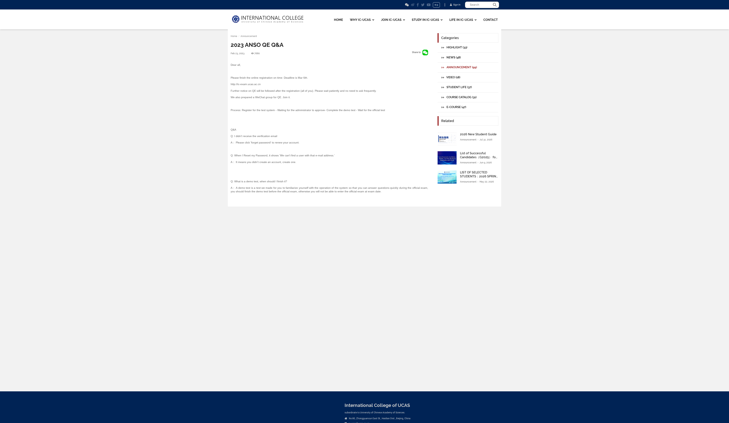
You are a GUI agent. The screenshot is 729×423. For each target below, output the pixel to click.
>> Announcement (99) (459, 67)
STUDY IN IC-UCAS (426, 20)
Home (234, 36)
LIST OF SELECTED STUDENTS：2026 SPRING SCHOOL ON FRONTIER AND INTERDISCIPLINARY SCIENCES (479, 175)
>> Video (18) (450, 77)
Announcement (249, 36)
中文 (436, 5)
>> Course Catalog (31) (459, 97)
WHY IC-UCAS (361, 20)
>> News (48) (451, 57)
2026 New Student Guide (478, 134)
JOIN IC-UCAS (392, 20)
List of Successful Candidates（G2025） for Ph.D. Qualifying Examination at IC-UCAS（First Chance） (478, 155)
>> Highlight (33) (454, 47)
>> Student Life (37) (456, 87)
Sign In (456, 4)
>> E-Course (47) (453, 107)
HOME (338, 20)
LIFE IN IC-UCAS (462, 20)
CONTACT (490, 20)
